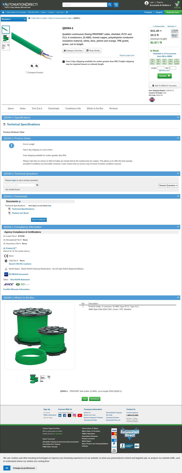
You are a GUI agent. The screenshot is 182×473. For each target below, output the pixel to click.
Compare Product (35, 72)
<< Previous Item (158, 26)
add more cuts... (164, 70)
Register (160, 2)
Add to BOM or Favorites (166, 86)
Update (163, 76)
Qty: (167, 68)
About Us (87, 412)
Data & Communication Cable (60, 18)
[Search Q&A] (37, 185)
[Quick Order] (67, 12)
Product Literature (88, 438)
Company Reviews (112, 417)
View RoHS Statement (20, 279)
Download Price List (113, 420)
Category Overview (74, 50)
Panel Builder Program (114, 412)
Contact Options (132, 412)
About (43, 12)
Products (149, 12)
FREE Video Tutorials (50, 447)
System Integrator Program (93, 417)
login (13, 180)
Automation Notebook (90, 436)
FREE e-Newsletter (88, 433)
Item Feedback (39, 220)
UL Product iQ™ (10, 248)
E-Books (85, 446)
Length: (154, 68)
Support (159, 12)
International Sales (90, 420)
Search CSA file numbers (20, 264)
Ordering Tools (172, 12)
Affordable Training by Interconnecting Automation (61, 442)
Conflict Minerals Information (16, 289)
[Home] (3, 12)
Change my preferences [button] (24, 468)
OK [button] (6, 468)
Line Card (59, 12)
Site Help (109, 415)
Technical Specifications (22, 124)
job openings (57, 433)
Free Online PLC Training (51, 444)
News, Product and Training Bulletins (95, 443)
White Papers (86, 441)
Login (152, 2)
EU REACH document (18, 274)
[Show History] (116, 4)
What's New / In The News (91, 431)
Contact (51, 12)
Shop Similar (94, 50)
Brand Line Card (89, 415)
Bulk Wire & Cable (39, 18)
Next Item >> (172, 26)
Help (49, 206)
